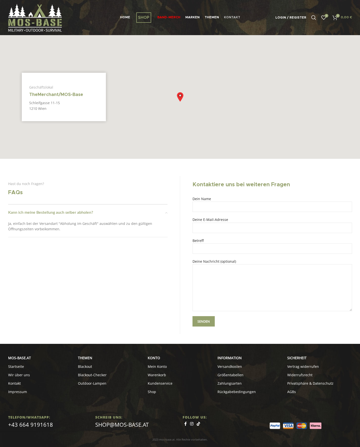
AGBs (291, 391)
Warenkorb (157, 375)
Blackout (85, 366)
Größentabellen (230, 375)
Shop (152, 391)
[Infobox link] (63, 97)
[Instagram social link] (192, 424)
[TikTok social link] (198, 424)
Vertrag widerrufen (303, 366)
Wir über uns (19, 375)
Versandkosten (229, 366)
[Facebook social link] (186, 424)
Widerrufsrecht (299, 375)
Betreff (198, 240)
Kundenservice (160, 383)
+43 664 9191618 (30, 424)
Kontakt (14, 383)
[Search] (314, 18)
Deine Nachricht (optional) (214, 261)
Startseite (16, 366)
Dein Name (201, 198)
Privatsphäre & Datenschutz (310, 383)
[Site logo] (35, 17)
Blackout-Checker (92, 375)
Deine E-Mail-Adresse (210, 219)
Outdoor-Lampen (92, 383)
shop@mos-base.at (122, 424)
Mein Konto (157, 366)
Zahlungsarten (229, 383)
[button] (180, 97)
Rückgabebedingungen (236, 391)
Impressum (17, 391)
